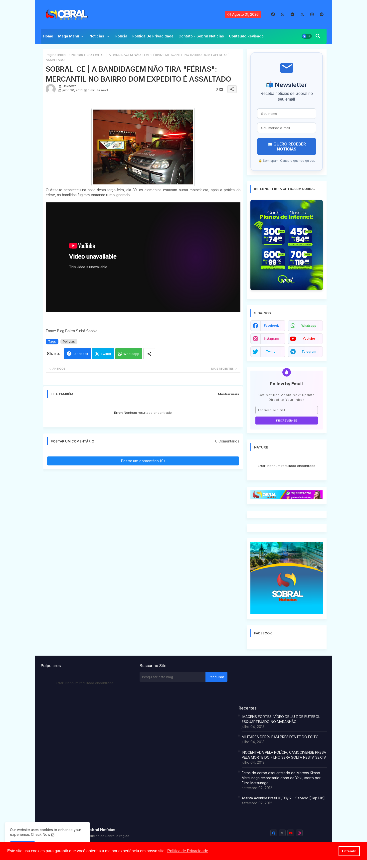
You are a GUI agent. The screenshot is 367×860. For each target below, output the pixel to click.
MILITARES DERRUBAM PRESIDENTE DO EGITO (280, 737)
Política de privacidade (153, 36)
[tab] (48, 37)
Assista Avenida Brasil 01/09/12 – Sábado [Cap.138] (283, 798)
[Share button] (149, 353)
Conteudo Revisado (246, 36)
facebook (271, 325)
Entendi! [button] (349, 851)
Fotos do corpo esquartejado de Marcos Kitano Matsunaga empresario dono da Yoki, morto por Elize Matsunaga (281, 778)
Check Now (40, 834)
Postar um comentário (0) (143, 460)
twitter (271, 351)
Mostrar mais (228, 394)
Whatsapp (131, 354)
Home (48, 36)
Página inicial (56, 55)
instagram (271, 338)
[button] (307, 36)
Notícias (97, 36)
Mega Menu (68, 36)
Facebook (80, 354)
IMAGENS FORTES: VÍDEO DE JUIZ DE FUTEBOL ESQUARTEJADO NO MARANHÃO (281, 719)
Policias (77, 55)
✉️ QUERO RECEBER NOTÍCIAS (286, 146)
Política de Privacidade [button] (187, 851)
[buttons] (273, 14)
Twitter (106, 354)
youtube (309, 338)
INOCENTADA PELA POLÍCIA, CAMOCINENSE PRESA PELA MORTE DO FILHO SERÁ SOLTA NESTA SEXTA (284, 754)
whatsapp (308, 325)
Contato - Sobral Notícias (201, 36)
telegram (309, 351)
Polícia (121, 36)
